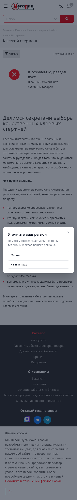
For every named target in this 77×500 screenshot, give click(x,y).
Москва (15, 255)
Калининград (19, 264)
